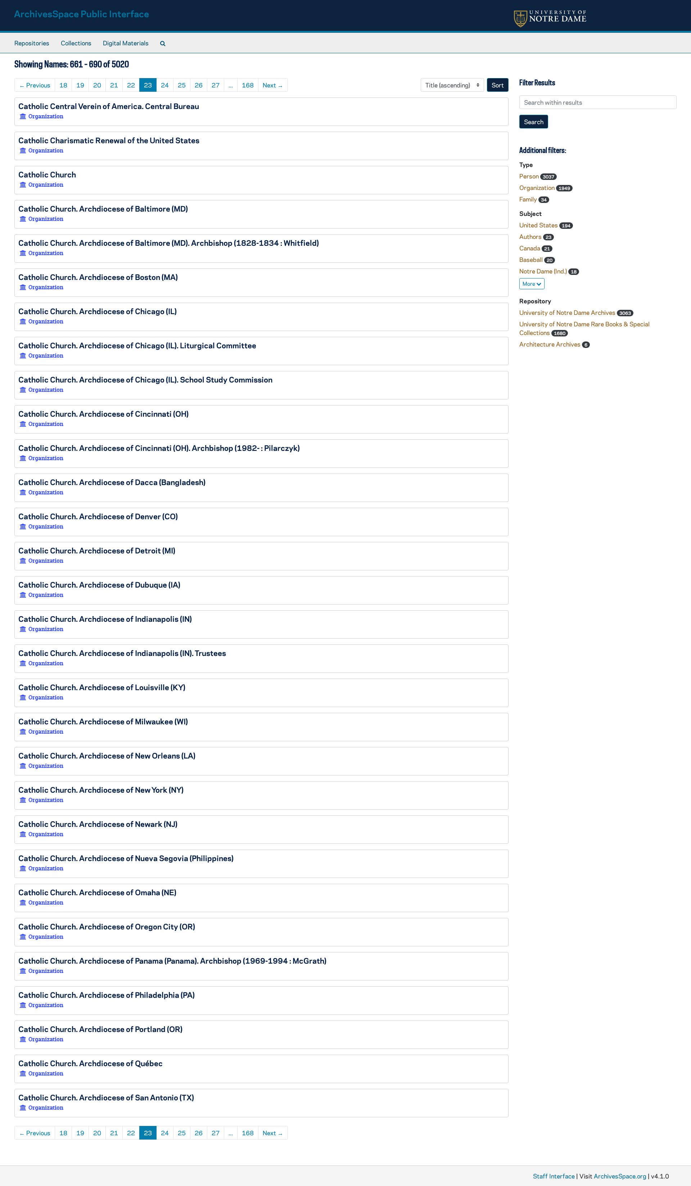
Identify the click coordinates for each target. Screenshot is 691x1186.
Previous (34, 85)
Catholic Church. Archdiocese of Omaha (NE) (97, 892)
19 (80, 85)
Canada (530, 248)
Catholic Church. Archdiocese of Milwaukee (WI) (103, 721)
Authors (531, 236)
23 (148, 85)
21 (114, 85)
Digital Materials (126, 43)
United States (539, 225)
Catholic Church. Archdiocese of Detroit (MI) (96, 550)
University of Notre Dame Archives (568, 312)
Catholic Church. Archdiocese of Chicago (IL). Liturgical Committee (137, 345)
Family (528, 199)
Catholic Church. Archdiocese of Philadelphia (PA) (106, 995)
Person (529, 176)
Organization (537, 187)
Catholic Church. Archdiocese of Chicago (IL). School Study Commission (145, 379)
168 (248, 85)
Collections (76, 43)
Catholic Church (47, 174)
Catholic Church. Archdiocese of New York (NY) (101, 789)
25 (182, 85)
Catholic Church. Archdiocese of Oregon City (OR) (106, 926)
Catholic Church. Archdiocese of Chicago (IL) (97, 311)
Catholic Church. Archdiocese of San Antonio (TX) (106, 1097)
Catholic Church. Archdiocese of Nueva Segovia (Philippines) (126, 858)
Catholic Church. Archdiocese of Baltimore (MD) (103, 208)
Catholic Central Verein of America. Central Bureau (108, 106)
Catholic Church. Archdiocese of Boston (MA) (98, 277)
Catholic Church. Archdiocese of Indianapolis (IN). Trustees (122, 653)
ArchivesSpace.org (620, 1176)
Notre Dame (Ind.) (543, 271)
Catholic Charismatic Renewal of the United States (108, 140)
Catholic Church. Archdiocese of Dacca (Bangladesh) (112, 482)
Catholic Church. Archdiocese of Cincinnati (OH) (103, 413)
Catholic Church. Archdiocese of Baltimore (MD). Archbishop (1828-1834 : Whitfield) (168, 242)
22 (131, 85)
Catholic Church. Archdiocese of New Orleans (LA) (106, 755)
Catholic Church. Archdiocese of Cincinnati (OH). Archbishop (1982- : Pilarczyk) (159, 448)
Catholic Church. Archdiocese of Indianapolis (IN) (105, 619)
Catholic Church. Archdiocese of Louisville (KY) (101, 687)
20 (97, 85)
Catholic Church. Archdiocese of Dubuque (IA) (99, 584)
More (529, 283)
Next (273, 85)
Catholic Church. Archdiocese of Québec (90, 1063)
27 (216, 85)
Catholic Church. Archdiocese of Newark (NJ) (97, 824)
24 (165, 85)
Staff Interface (554, 1176)
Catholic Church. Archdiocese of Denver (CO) (98, 516)
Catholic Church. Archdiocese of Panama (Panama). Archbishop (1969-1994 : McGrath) (172, 960)
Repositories (31, 43)
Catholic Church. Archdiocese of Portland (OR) (100, 1029)
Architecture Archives (550, 344)
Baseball (531, 259)
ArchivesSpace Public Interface (81, 13)
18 (63, 85)
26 (199, 85)
